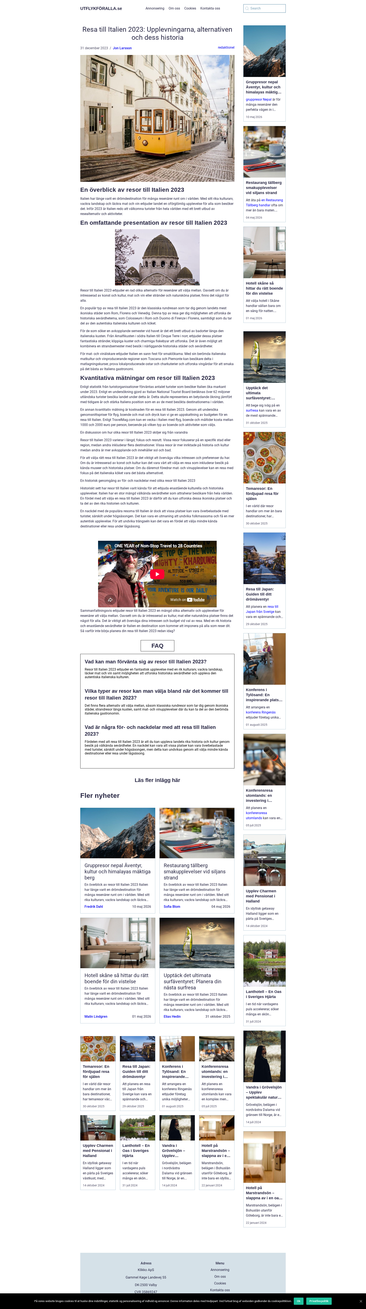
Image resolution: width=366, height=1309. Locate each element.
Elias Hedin (172, 1017)
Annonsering (155, 8)
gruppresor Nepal (259, 99)
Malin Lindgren (96, 1017)
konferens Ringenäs (261, 712)
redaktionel (226, 47)
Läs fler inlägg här (157, 780)
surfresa (252, 410)
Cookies (190, 8)
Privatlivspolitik (319, 1301)
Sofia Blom (172, 907)
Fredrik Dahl (94, 907)
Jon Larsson (122, 48)
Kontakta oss (210, 8)
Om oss (174, 8)
